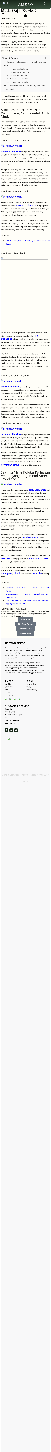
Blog (3, 13)
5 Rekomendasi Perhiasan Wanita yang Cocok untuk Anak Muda (25, 64)
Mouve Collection (11, 434)
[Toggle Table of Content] (45, 58)
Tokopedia (7, 558)
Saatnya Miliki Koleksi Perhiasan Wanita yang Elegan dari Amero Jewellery (24, 87)
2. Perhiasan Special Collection (18, 72)
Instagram (6, 573)
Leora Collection (10, 386)
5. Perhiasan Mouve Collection (18, 82)
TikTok (17, 573)
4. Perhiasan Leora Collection (18, 79)
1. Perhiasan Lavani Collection (18, 69)
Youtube (37, 573)
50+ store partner (38, 558)
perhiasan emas (10, 464)
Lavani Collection (11, 151)
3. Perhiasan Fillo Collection (17, 75)
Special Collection (26, 205)
